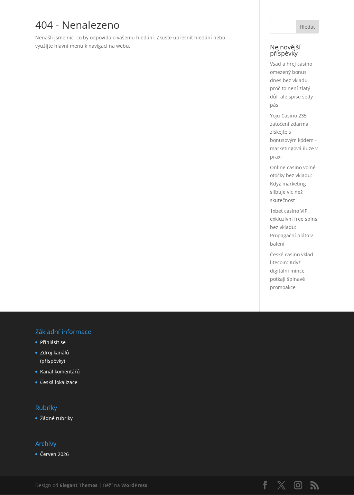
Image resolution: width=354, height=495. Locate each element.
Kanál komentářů (60, 371)
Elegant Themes (78, 485)
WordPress (134, 485)
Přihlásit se (53, 342)
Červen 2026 (54, 454)
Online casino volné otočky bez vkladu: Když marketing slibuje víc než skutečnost (293, 183)
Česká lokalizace (58, 382)
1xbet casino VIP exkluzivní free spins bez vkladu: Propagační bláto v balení (293, 227)
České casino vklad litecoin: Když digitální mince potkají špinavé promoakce (291, 271)
